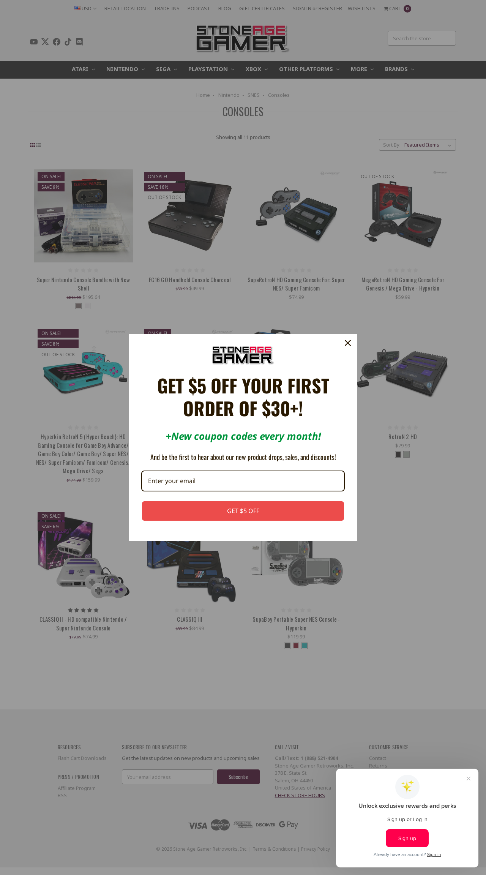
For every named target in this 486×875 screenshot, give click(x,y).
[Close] (348, 343)
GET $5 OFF (243, 511)
